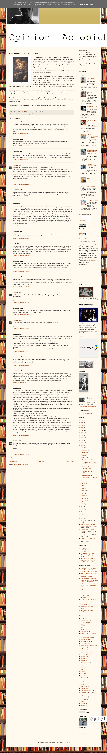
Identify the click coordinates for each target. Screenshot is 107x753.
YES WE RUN (84, 654)
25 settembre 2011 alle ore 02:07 (21, 435)
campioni (83, 667)
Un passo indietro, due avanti (88, 589)
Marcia (88, 178)
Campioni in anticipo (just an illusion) (89, 463)
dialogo (82, 669)
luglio (83, 485)
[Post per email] (33, 111)
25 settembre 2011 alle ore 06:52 (21, 454)
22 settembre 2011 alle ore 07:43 (21, 198)
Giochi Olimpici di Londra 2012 (89, 633)
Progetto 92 (83, 650)
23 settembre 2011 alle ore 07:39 (21, 302)
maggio (84, 490)
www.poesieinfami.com (86, 413)
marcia (82, 684)
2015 (82, 437)
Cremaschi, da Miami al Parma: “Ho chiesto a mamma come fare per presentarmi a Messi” (89, 575)
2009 (82, 506)
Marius (15, 165)
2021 (82, 427)
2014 (82, 440)
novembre (84, 452)
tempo (38, 114)
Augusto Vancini (85, 620)
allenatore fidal (84, 660)
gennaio (84, 501)
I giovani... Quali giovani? (88, 480)
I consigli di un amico (92, 200)
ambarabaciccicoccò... (92, 107)
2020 (82, 430)
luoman (57, 742)
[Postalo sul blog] (37, 111)
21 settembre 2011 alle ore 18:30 (21, 159)
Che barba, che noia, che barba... (88, 471)
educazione (83, 677)
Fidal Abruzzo (84, 631)
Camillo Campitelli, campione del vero (92, 150)
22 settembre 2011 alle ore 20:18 (21, 255)
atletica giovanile (18, 114)
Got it (91, 4)
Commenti (83, 220)
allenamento (83, 656)
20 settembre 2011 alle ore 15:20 (21, 133)
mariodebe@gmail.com (91, 260)
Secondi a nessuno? (87, 460)
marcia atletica (84, 688)
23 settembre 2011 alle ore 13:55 (21, 328)
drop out (83, 673)
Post (82, 217)
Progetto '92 (83, 648)
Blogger (68, 742)
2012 (82, 445)
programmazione (85, 695)
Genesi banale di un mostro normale (92, 78)
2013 (82, 442)
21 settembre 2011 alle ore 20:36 (21, 184)
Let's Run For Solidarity (86, 639)
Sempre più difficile (87, 475)
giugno (84, 488)
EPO (82, 625)
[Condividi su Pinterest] (42, 111)
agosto (84, 483)
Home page (41, 461)
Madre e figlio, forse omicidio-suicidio (88, 607)
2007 (82, 511)
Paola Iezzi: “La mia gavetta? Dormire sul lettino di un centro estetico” (88, 585)
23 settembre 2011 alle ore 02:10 (21, 271)
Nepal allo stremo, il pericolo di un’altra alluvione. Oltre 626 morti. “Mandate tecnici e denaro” (89, 580)
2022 (82, 425)
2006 (82, 514)
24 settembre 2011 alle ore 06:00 (21, 365)
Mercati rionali (85, 466)
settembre (84, 457)
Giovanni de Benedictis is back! (91, 164)
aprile (83, 493)
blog (82, 665)
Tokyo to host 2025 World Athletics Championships (87, 548)
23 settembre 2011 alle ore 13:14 (21, 314)
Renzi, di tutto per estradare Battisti (87, 610)
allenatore (83, 658)
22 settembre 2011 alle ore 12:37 (21, 238)
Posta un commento (16, 458)
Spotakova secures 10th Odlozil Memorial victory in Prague (88, 554)
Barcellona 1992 (85, 623)
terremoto (83, 705)
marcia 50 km (84, 686)
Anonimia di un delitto (91, 93)
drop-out (83, 675)
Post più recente (13, 461)
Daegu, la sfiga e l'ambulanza (89, 477)
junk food (83, 682)
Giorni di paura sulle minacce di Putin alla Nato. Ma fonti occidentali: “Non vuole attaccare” (89, 569)
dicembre (84, 450)
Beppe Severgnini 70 (86, 535)
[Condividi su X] (39, 111)
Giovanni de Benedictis (86, 637)
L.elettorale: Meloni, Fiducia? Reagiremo (88, 596)
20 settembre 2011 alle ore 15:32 (21, 146)
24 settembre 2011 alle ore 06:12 (21, 382)
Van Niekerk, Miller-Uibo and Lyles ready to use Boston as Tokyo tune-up (88, 560)
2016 (82, 435)
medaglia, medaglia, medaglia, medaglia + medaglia (88, 525)
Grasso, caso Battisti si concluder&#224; (86, 603)
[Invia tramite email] (36, 111)
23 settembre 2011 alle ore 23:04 (21, 351)
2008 (82, 509)
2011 (82, 448)
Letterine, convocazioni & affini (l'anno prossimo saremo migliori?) (92, 137)
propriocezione (84, 697)
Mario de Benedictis (85, 641)
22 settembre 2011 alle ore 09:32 (21, 226)
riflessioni (83, 703)
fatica (82, 680)
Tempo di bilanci (91, 186)
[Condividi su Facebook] (40, 111)
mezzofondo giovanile (86, 692)
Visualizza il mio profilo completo (87, 406)
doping (82, 671)
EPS (82, 627)
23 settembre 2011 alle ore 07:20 (21, 287)
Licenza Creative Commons (86, 230)
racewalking (84, 699)
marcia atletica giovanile (27, 114)
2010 (82, 504)
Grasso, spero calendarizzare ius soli (88, 600)
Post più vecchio (70, 461)
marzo (84, 495)
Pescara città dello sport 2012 (88, 645)
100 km (82, 618)
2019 (82, 432)
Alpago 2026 (84, 521)
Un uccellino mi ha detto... (91, 121)
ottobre (84, 455)
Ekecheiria (83, 629)
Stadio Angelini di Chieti (87, 652)
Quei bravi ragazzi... (87, 468)
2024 (82, 420)
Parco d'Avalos (84, 643)
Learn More (84, 4)
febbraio (84, 498)
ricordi (82, 701)
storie (35, 114)
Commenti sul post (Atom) (21, 464)
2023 (82, 422)
